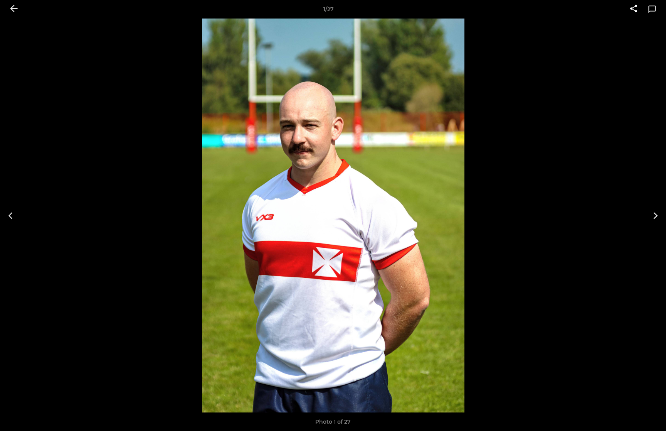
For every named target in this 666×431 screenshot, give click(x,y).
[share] (633, 9)
